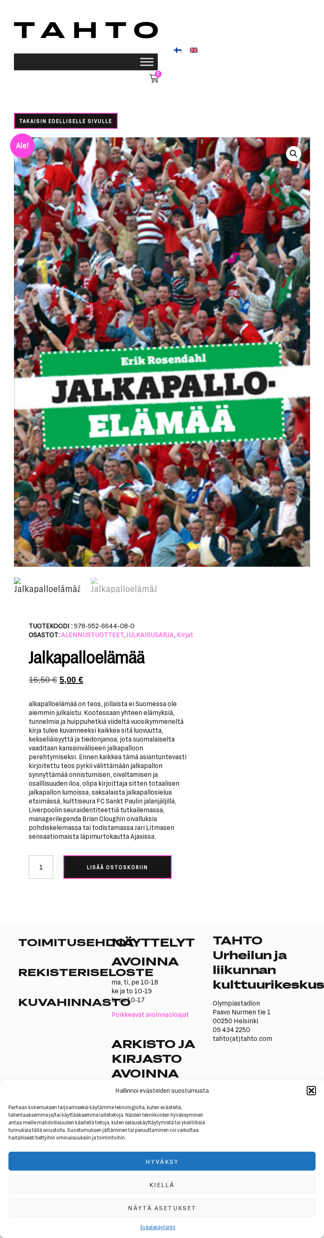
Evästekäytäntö (158, 1227)
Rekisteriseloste (64, 972)
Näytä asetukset (162, 1207)
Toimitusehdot (64, 942)
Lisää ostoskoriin (117, 867)
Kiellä (162, 1184)
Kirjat (185, 634)
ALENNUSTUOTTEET (92, 634)
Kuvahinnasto (64, 1001)
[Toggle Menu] (147, 62)
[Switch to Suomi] (178, 49)
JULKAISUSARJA (150, 634)
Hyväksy (162, 1161)
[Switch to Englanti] (194, 49)
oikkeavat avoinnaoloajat (152, 1014)
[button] (311, 1090)
